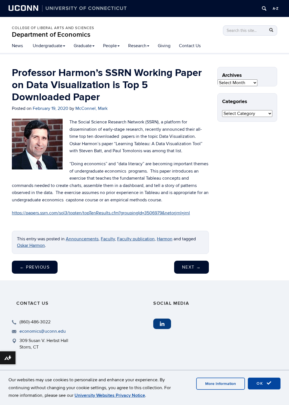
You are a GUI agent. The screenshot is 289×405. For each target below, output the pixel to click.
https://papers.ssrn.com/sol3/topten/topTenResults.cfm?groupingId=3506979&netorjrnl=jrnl (101, 213)
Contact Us (190, 46)
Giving (164, 46)
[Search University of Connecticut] (264, 8)
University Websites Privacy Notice (110, 395)
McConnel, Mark (91, 108)
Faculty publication (136, 239)
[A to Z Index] (275, 8)
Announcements (82, 239)
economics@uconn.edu (42, 331)
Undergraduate (47, 46)
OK (261, 383)
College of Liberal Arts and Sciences (53, 28)
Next (191, 267)
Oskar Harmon (31, 245)
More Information (220, 383)
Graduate (83, 46)
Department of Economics (51, 35)
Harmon (164, 239)
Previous (35, 267)
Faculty (108, 239)
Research (137, 46)
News (17, 46)
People (110, 46)
